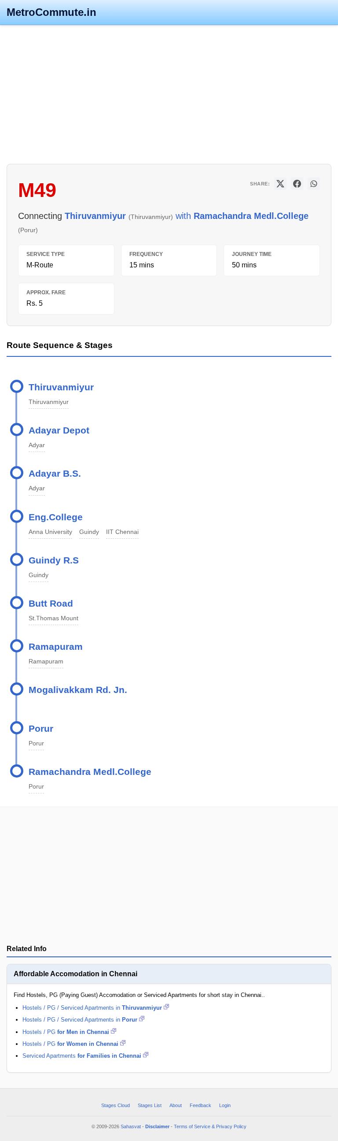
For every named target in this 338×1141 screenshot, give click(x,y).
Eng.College (56, 517)
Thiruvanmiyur (61, 387)
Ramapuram (56, 646)
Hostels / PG (65, 1032)
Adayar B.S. (55, 473)
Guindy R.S (54, 560)
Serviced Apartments (81, 1055)
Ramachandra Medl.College (90, 772)
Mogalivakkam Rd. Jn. (78, 690)
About (175, 1105)
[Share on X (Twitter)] (280, 184)
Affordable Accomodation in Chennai (75, 974)
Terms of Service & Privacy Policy (210, 1126)
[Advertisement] (169, 93)
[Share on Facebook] (297, 184)
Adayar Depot (59, 430)
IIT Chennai (122, 531)
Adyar (37, 444)
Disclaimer (157, 1126)
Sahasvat (131, 1126)
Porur (41, 728)
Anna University (50, 531)
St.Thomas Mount (53, 618)
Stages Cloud (115, 1105)
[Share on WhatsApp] (314, 184)
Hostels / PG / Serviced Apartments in (92, 1007)
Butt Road (51, 603)
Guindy (89, 531)
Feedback (200, 1105)
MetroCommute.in (51, 12)
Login (225, 1105)
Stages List (150, 1105)
